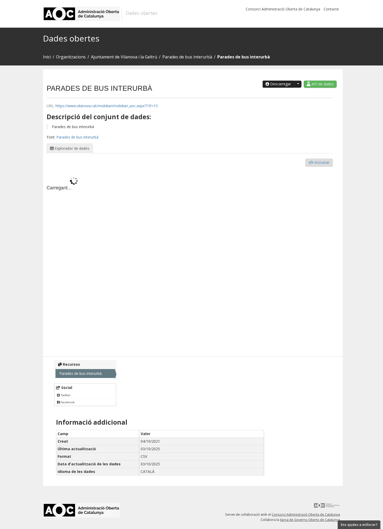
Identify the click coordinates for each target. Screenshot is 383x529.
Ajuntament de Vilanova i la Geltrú (124, 57)
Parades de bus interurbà (187, 57)
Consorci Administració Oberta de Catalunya (283, 9)
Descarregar (280, 83)
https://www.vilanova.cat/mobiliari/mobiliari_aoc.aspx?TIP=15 (106, 105)
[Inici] (82, 14)
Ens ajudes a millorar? (359, 524)
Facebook (67, 402)
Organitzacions (71, 57)
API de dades (322, 83)
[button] (297, 84)
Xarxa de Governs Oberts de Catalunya (310, 520)
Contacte (331, 9)
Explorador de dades (71, 148)
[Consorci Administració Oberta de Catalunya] (326, 507)
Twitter (65, 395)
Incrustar (321, 162)
